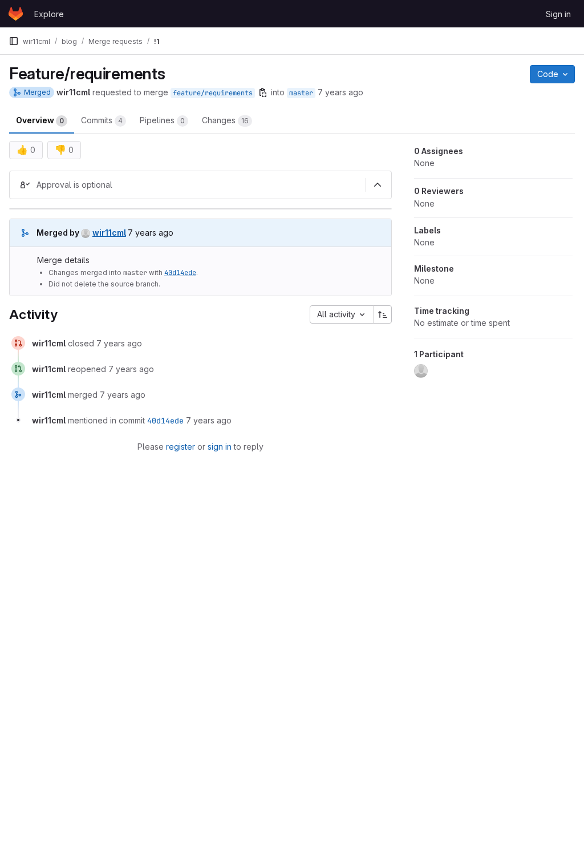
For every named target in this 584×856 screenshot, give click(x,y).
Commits (102, 120)
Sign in (558, 14)
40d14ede (180, 272)
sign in (220, 446)
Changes (225, 120)
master (301, 93)
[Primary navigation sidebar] (14, 41)
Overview (40, 120)
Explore (49, 14)
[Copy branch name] (263, 92)
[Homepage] (15, 14)
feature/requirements (213, 93)
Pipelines (162, 120)
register (180, 446)
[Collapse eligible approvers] (377, 185)
